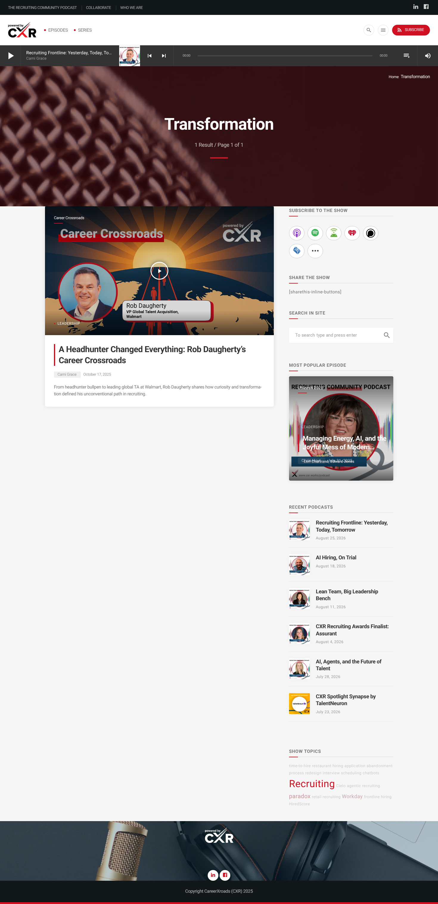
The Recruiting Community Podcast (42, 8)
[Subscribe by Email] (297, 251)
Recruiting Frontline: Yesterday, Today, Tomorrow (75, 52)
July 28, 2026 (328, 677)
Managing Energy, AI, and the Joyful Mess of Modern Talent (344, 447)
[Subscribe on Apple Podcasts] (297, 233)
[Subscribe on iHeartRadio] (352, 233)
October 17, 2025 (97, 374)
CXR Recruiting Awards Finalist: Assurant (352, 630)
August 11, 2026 (331, 607)
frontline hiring (378, 797)
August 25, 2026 (331, 538)
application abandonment (368, 766)
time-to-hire (300, 766)
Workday (352, 797)
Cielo (341, 786)
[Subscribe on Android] (333, 233)
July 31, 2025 (340, 461)
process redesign (305, 773)
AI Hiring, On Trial (336, 558)
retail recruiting (326, 797)
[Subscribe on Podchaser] (370, 233)
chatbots (371, 773)
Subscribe (410, 30)
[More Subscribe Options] (315, 251)
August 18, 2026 (331, 566)
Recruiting (312, 784)
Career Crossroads (69, 218)
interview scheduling (342, 773)
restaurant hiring (327, 766)
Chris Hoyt (311, 461)
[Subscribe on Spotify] (315, 233)
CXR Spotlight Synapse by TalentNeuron (346, 700)
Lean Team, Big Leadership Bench (347, 595)
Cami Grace (67, 374)
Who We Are (131, 8)
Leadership (69, 323)
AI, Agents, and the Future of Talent (348, 665)
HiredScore (299, 804)
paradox (300, 796)
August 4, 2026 (330, 642)
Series (85, 30)
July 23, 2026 (328, 712)
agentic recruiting (363, 786)
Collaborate (98, 8)
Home (394, 77)
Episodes (58, 30)
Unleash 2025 (310, 388)
